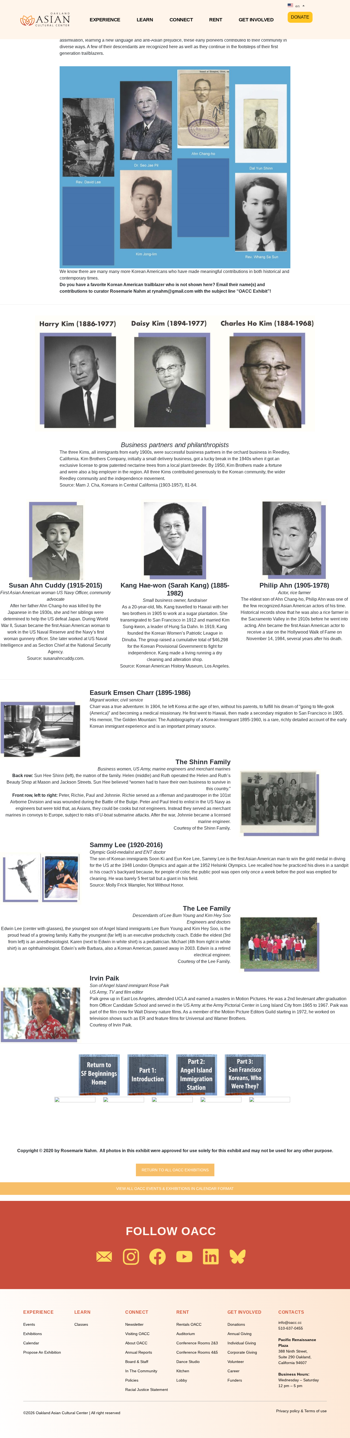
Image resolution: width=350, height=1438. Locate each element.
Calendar (31, 1343)
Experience (105, 19)
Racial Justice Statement (146, 1389)
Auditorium (185, 1333)
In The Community (141, 1371)
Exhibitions (32, 1333)
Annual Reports (138, 1352)
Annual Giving (240, 1333)
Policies (131, 1380)
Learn (145, 19)
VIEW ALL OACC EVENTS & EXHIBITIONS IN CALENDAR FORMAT (175, 1188)
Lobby (181, 1380)
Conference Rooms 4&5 (197, 1352)
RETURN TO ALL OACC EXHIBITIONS (175, 1170)
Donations (236, 1324)
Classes (81, 1324)
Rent (215, 19)
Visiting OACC (137, 1333)
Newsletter (134, 1324)
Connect (181, 19)
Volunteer (236, 1361)
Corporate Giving (242, 1352)
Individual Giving (242, 1343)
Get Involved (256, 19)
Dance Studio (188, 1361)
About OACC (136, 1343)
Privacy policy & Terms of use (301, 1411)
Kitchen (182, 1371)
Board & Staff (136, 1361)
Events (29, 1324)
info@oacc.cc (290, 1322)
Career (234, 1371)
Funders (235, 1380)
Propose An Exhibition (42, 1352)
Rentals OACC (189, 1324)
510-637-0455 (290, 1328)
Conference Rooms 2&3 (197, 1343)
